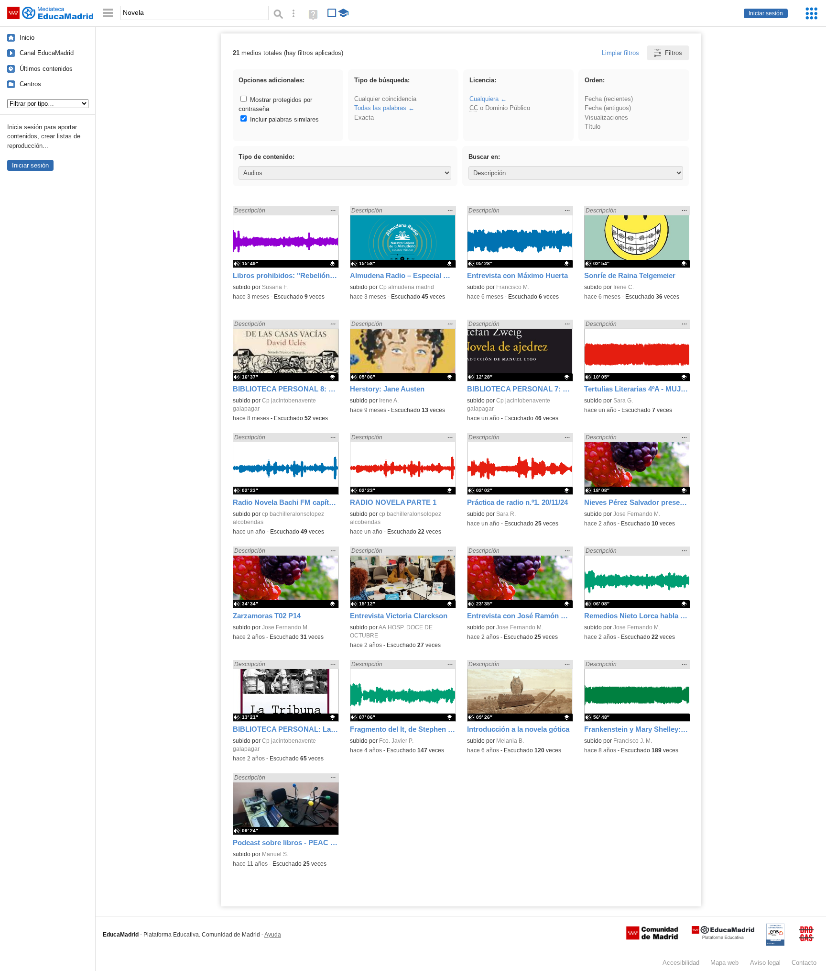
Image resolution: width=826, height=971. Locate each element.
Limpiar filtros (620, 52)
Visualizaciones (606, 117)
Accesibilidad (681, 962)
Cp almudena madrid (406, 287)
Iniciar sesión (766, 13)
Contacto (804, 962)
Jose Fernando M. (636, 514)
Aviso (765, 962)
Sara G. (623, 400)
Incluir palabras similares (283, 119)
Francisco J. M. (632, 741)
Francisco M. (512, 287)
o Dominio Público (499, 108)
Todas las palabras (380, 108)
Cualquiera (484, 98)
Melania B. (510, 741)
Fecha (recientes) (609, 98)
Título (592, 126)
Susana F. (275, 287)
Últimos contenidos (46, 68)
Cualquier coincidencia (385, 98)
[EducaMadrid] (723, 937)
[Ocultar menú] (108, 13)
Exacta (364, 117)
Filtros (673, 52)
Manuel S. (275, 854)
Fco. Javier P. (396, 741)
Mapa (724, 962)
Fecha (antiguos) (608, 108)
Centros (30, 84)
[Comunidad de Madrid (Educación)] (652, 937)
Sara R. (506, 514)
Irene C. (623, 287)
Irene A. (389, 400)
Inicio (27, 37)
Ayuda (272, 934)
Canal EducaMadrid (47, 52)
